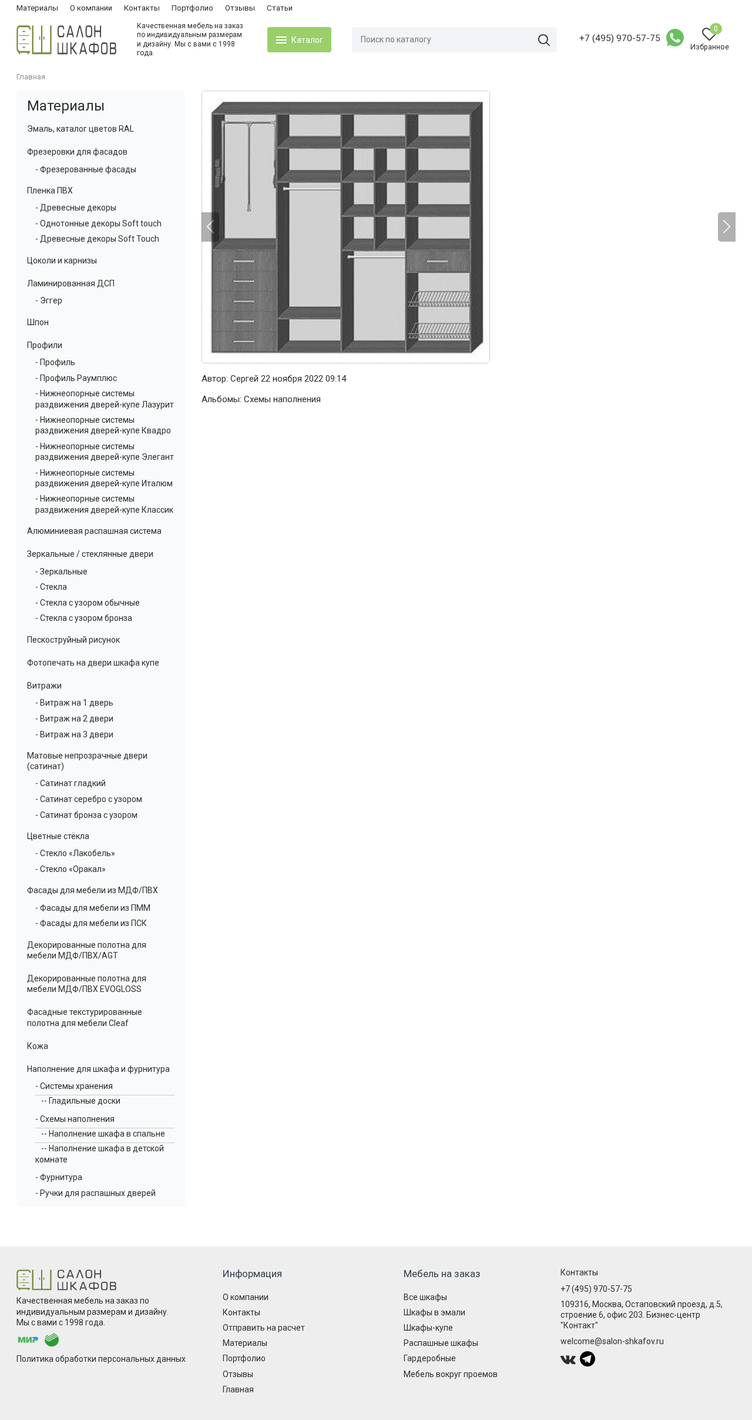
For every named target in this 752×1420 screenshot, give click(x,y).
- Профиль (55, 362)
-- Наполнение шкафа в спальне (103, 1133)
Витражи (44, 685)
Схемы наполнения (282, 399)
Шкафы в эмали (434, 1312)
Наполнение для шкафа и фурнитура (98, 1069)
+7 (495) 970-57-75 (619, 38)
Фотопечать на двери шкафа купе (93, 662)
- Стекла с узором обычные (87, 602)
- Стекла (51, 587)
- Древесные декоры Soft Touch (97, 238)
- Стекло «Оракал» (70, 869)
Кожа (37, 1046)
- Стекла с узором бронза (83, 618)
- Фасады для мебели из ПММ (92, 908)
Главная (238, 1389)
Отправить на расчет (264, 1327)
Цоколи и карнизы (62, 260)
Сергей (244, 378)
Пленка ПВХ (50, 190)
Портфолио (192, 8)
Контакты (142, 8)
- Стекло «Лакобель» (75, 853)
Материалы (37, 8)
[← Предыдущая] (210, 227)
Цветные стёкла (58, 836)
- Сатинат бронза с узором (86, 815)
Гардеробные (430, 1358)
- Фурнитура (58, 1177)
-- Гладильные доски (80, 1100)
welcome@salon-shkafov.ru (612, 1341)
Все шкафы (425, 1297)
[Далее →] (469, 227)
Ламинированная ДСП (71, 283)
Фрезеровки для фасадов (77, 151)
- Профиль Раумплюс (76, 378)
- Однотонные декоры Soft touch (98, 223)
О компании (91, 8)
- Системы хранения (74, 1086)
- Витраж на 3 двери (74, 734)
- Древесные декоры (75, 207)
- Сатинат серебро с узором (88, 799)
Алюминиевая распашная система (94, 531)
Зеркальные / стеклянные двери (90, 554)
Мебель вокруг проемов (451, 1374)
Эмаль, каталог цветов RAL (80, 128)
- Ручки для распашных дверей (95, 1193)
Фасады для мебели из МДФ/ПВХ (92, 890)
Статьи (280, 8)
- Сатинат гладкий (70, 783)
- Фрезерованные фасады (85, 169)
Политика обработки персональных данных (101, 1359)
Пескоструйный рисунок (73, 639)
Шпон (38, 322)
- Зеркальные (61, 571)
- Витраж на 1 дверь (74, 702)
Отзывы (240, 8)
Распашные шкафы (441, 1343)
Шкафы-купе (428, 1327)
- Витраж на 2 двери (74, 718)
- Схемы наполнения (75, 1119)
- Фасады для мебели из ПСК (91, 923)
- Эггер (48, 300)
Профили (44, 345)
